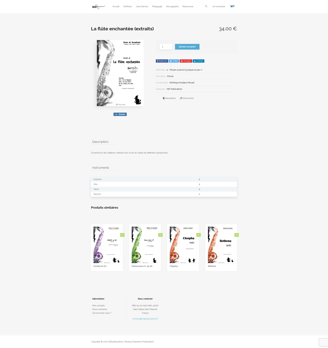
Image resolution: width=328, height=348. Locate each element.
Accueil (115, 6)
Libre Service (142, 6)
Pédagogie (157, 6)
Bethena (212, 266)
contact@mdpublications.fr (145, 319)
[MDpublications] (98, 6)
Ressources (187, 6)
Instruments (188, 98)
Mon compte (98, 305)
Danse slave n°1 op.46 (142, 266)
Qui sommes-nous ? (101, 313)
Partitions (127, 6)
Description (170, 98)
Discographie (172, 6)
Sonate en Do (100, 266)
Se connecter (219, 6)
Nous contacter (99, 309)
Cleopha (174, 266)
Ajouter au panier (187, 47)
